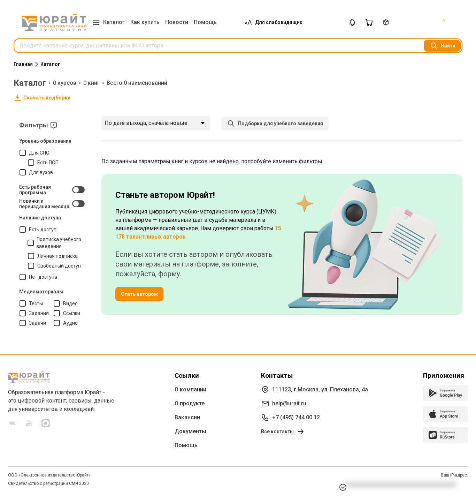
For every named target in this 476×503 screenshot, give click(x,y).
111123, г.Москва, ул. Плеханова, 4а (320, 389)
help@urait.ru (289, 403)
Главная (23, 64)
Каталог (114, 22)
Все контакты (277, 431)
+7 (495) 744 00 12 (296, 417)
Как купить (145, 22)
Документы (190, 431)
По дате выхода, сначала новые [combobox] (146, 123)
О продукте (190, 403)
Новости (176, 22)
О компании (190, 389)
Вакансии (187, 417)
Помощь (205, 22)
